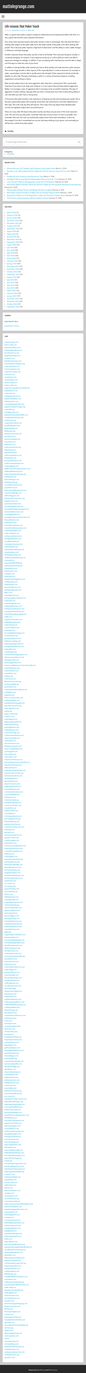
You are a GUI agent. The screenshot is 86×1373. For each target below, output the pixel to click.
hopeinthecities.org (11, 724)
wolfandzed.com (10, 1185)
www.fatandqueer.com (12, 1126)
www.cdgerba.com (10, 1241)
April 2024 (11, 255)
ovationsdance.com (11, 670)
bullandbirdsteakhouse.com (14, 1152)
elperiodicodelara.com (12, 347)
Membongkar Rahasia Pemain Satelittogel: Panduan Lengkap (29, 190)
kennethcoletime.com (12, 870)
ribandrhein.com (10, 673)
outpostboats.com (10, 719)
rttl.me (6, 1338)
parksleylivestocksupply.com (14, 703)
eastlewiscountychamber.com (15, 770)
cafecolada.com (10, 740)
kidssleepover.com (11, 390)
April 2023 (11, 288)
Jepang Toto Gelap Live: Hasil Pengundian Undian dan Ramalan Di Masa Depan (36, 195)
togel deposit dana (11, 321)
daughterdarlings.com (12, 355)
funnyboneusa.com (11, 951)
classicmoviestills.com (12, 738)
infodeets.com (9, 358)
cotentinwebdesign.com (13, 493)
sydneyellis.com (10, 649)
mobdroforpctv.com (11, 730)
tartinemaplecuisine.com (13, 878)
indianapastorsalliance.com (14, 1002)
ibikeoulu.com (9, 854)
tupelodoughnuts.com (12, 603)
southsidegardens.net (12, 1214)
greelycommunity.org (12, 824)
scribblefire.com (10, 692)
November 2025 (13, 223)
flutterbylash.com (10, 1293)
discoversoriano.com (11, 743)
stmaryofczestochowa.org (13, 859)
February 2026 (12, 215)
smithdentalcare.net (11, 1349)
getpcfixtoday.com (11, 428)
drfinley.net (8, 1309)
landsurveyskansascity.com (14, 1131)
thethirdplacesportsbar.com (14, 1223)
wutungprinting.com (11, 918)
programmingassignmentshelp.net (17, 388)
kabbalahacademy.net (12, 622)
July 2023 (10, 280)
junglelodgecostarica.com (13, 902)
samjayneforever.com (12, 1268)
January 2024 (12, 263)
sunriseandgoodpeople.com (14, 940)
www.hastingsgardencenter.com (16, 1209)
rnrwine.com (9, 1314)
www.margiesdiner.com (12, 1144)
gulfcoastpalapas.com (12, 1047)
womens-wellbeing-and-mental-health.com (20, 665)
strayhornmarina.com (12, 784)
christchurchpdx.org (11, 800)
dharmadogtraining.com (13, 1333)
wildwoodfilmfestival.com (13, 471)
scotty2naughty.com (11, 840)
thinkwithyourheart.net (12, 555)
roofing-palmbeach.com (13, 536)
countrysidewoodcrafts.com (14, 404)
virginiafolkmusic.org (11, 668)
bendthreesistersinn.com (13, 945)
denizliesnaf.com (10, 1012)
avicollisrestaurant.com (12, 986)
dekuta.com (8, 1188)
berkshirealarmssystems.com (14, 579)
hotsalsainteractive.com (13, 361)
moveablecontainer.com (13, 485)
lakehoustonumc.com (12, 1080)
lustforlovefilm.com (11, 810)
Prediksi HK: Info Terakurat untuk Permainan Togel (25, 176)
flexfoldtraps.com (10, 1117)
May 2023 (10, 285)
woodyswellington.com (12, 1228)
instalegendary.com (11, 412)
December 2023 (13, 266)
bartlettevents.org (10, 482)
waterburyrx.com (10, 994)
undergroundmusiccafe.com (14, 1352)
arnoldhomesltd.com (11, 541)
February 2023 (12, 293)
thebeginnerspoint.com (13, 746)
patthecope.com (10, 1018)
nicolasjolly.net (9, 813)
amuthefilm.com (10, 808)
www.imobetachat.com (12, 1072)
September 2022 (13, 307)
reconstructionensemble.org (14, 956)
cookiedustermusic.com (12, 953)
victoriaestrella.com (11, 975)
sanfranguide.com (11, 751)
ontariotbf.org (9, 409)
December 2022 (13, 298)
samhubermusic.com (11, 1354)
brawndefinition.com (12, 789)
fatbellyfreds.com (10, 1231)
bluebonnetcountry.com (13, 433)
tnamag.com (9, 1034)
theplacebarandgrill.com (13, 991)
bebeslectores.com (11, 501)
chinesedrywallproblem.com (14, 942)
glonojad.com (9, 832)
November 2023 (13, 269)
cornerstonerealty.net (12, 1201)
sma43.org (8, 1161)
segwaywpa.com (10, 1045)
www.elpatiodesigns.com (13, 1233)
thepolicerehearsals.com (13, 765)
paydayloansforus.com (12, 396)
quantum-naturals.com (12, 1260)
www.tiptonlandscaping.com (14, 1169)
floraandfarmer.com (11, 520)
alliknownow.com (10, 767)
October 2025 (12, 226)
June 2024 (10, 250)
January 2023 (12, 296)
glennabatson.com (11, 781)
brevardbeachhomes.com (13, 525)
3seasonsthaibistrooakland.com (15, 689)
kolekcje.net (8, 676)
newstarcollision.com (11, 627)
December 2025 (13, 220)
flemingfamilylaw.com (12, 1311)
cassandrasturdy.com (12, 732)
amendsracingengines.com (14, 1120)
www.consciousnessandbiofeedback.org (18, 1204)
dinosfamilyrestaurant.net (13, 506)
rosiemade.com (10, 600)
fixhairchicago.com (11, 1010)
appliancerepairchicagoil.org (14, 407)
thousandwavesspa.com (13, 977)
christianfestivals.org (11, 905)
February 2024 (12, 261)
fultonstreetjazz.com (11, 479)
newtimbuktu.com (10, 380)
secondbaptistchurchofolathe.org (16, 1325)
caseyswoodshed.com (12, 1007)
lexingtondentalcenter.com (14, 646)
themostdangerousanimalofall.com (17, 762)
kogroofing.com (10, 450)
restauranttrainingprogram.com (16, 654)
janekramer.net (10, 881)
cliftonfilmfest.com (11, 547)
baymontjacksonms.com (13, 926)
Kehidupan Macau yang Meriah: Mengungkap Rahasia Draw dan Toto (32, 179)
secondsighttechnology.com (14, 633)
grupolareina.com (10, 487)
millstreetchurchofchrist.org (14, 1282)
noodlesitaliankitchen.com (14, 417)
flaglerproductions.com (12, 786)
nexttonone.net (10, 1085)
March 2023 (11, 290)
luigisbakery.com (10, 1179)
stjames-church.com (11, 837)
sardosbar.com (9, 573)
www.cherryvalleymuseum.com (15, 490)
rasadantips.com (10, 377)
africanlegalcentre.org (12, 819)
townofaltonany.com (11, 929)
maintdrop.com (10, 442)
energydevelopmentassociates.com (17, 517)
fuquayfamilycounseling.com (14, 1319)
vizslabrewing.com (11, 582)
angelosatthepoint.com (12, 999)
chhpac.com (8, 1330)
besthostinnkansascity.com (14, 1346)
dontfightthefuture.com (12, 538)
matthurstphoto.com (11, 1271)
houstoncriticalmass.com (13, 759)
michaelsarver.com (11, 635)
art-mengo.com (10, 886)
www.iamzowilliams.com (13, 1206)
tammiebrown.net (10, 891)
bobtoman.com (9, 444)
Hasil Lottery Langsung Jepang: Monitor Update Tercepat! (28, 198)
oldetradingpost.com (11, 495)
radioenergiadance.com (13, 455)
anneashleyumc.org (11, 1128)
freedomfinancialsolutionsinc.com (16, 1115)
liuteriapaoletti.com (11, 937)
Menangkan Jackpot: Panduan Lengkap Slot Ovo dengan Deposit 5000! (33, 192)
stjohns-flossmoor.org (12, 948)
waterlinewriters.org (11, 1053)
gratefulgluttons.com (11, 727)
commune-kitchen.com (12, 805)
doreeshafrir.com (10, 843)
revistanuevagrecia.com (13, 835)
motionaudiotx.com (11, 1336)
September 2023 (13, 274)
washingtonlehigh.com (12, 1177)
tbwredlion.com (10, 1255)
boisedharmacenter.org (12, 705)
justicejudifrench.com (12, 862)
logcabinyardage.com (12, 1066)
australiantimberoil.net (12, 503)
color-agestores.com (11, 708)
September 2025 (13, 228)
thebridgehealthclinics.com (14, 1050)
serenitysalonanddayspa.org (14, 363)
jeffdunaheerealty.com (12, 1109)
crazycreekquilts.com (11, 794)
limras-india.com (10, 345)
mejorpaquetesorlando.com (14, 611)
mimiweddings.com (11, 1344)
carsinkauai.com (10, 1279)
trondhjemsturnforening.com (15, 1249)
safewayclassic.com (11, 401)
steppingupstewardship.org (14, 1171)
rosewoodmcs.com (11, 1196)
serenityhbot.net (10, 1088)
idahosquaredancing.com (13, 565)
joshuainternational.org (12, 1091)
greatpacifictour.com (12, 972)
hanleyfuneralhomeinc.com (14, 609)
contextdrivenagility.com (13, 851)
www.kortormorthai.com (13, 1123)
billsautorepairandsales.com (14, 1258)
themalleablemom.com (12, 867)
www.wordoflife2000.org (13, 563)
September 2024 (13, 242)
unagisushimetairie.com (13, 423)
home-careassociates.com (13, 697)
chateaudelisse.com (11, 466)
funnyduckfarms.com (12, 1298)
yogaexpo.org (9, 695)
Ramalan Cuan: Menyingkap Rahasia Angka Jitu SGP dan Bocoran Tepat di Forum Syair (39, 171)
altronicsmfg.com (10, 382)
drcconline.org (9, 988)
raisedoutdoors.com (11, 552)
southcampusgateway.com (14, 463)
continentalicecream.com (13, 792)
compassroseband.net (12, 1026)
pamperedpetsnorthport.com (15, 598)
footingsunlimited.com (12, 1136)
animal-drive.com (10, 1031)
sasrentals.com (9, 630)
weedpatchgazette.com (12, 590)
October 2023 (12, 272)
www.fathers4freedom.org (13, 1101)
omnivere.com (9, 374)
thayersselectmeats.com (13, 1039)
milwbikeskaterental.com (13, 924)
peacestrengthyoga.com (13, 1112)
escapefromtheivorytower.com (15, 528)
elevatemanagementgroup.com (15, 1303)
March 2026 (11, 212)
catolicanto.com (10, 679)
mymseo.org (8, 1328)
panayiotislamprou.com (13, 460)
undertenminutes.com (12, 372)
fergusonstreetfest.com (12, 1266)
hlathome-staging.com (12, 641)
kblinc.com (8, 592)
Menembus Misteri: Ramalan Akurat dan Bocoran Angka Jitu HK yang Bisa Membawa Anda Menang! (44, 184)
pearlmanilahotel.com (12, 439)
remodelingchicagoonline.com (15, 1163)
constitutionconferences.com (15, 1015)
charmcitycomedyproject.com (15, 845)
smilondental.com (10, 625)
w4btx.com (8, 617)
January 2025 (12, 237)
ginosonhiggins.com (11, 916)
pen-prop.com (9, 1096)
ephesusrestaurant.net (12, 1225)
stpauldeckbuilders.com (12, 1134)
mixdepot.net (9, 1193)
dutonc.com (8, 894)
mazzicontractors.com (12, 1220)
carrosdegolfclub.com (12, 514)
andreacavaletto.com (12, 700)
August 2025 (11, 231)
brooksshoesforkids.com (13, 1037)
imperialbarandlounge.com (14, 549)
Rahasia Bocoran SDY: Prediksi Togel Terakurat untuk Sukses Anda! (31, 168)
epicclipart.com (10, 436)
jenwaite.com (9, 1301)
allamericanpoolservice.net (14, 657)
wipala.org (8, 711)
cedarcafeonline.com (12, 366)
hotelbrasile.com (10, 477)
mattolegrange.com (18, 6)
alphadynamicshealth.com (13, 1290)
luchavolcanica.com (11, 961)
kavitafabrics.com (10, 959)
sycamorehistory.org (11, 1198)
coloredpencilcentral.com (13, 544)
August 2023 (11, 277)
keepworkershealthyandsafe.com (16, 415)
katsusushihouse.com (12, 821)
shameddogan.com (11, 1056)
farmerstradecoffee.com (13, 1064)
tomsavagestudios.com (12, 662)
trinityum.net (9, 1217)
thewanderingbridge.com (13, 864)
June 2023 (10, 282)
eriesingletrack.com (11, 595)
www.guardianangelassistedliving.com (18, 1247)
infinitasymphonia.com (12, 816)
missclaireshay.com (11, 342)
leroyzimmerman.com (12, 1306)
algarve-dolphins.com (12, 910)
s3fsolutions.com (10, 522)
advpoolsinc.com (10, 996)
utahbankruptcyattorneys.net (15, 557)
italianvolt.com (9, 576)
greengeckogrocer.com (12, 638)
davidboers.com (10, 1069)
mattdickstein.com (11, 1074)
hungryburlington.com (12, 872)
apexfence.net (9, 1357)
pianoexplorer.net (10, 1212)
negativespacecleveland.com (14, 934)
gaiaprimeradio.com (11, 889)
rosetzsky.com (9, 829)
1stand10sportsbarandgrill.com (15, 614)
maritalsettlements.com (13, 921)
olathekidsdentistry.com (13, 606)
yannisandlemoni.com (12, 587)
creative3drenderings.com (14, 1061)
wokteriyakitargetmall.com (14, 644)
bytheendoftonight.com (13, 722)
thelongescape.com (11, 897)
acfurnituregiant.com (12, 369)
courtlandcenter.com (11, 980)
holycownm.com (10, 964)
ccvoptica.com (9, 1174)
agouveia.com (9, 1322)
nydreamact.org (10, 420)
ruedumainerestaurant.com (14, 827)
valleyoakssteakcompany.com (15, 1004)
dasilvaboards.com (11, 778)
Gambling (10, 131)
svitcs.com (8, 1021)
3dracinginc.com (10, 757)
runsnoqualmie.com (11, 1139)
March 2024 (11, 258)
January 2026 (12, 218)
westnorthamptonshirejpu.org (15, 474)
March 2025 (11, 234)
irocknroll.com (9, 560)
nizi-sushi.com (9, 883)
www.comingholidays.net (13, 749)
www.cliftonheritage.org (13, 1158)
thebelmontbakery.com (12, 398)
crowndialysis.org (10, 652)
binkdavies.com (10, 797)
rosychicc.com (9, 716)
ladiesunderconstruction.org (14, 498)
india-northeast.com (11, 533)
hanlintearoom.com (11, 1295)
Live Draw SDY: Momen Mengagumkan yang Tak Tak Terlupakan (31, 182)
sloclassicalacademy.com (13, 775)
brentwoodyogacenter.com (14, 1166)
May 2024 (10, 253)
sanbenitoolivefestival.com (14, 735)
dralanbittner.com (10, 584)
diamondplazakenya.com (13, 1252)
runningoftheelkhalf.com (13, 1107)
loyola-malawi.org (10, 714)
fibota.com (8, 1239)
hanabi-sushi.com (10, 1182)
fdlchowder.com (10, 1147)
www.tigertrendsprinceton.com (15, 1099)
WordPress (41, 1370)
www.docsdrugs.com (11, 1142)
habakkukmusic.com (11, 1082)
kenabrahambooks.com (12, 802)
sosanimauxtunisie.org (12, 447)
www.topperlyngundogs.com (14, 1104)
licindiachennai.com (11, 353)
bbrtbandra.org (9, 431)
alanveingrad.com (10, 913)
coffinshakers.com (11, 856)
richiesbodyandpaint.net (13, 350)
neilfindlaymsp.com (11, 983)
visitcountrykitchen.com (13, 907)
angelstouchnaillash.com (13, 619)
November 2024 (13, 239)
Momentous (52, 1370)
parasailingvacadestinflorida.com (16, 1284)
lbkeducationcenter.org (12, 681)
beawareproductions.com (13, 848)
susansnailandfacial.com (13, 1093)
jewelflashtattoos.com (12, 425)
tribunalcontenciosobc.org (13, 773)
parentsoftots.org (10, 1058)
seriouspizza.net (10, 1023)
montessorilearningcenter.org (15, 1263)
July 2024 (10, 247)
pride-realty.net (10, 1287)
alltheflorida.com (10, 1274)
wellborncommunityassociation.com (17, 468)
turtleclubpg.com (10, 969)
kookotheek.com (10, 458)
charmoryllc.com (10, 754)
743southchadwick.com (12, 530)
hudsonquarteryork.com (13, 1236)
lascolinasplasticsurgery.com (14, 1155)
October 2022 (12, 304)
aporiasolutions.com (11, 1042)
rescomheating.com (11, 1341)
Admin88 (30, 30)
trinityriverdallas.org (11, 684)
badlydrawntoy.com (11, 1077)
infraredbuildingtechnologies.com (16, 509)
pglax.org (7, 932)
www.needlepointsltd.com (13, 1150)
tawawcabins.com (10, 568)
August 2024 (11, 245)
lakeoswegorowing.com (12, 1317)
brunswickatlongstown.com (14, 875)
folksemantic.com (10, 571)
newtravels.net (9, 393)
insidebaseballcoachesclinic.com (16, 1276)
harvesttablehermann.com (14, 512)
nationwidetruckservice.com (14, 967)
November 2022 (13, 301)
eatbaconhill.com (10, 385)
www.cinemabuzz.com (12, 1190)
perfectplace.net (10, 687)
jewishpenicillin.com (11, 660)
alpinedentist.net (10, 452)
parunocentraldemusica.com (14, 1244)
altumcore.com (9, 1029)
